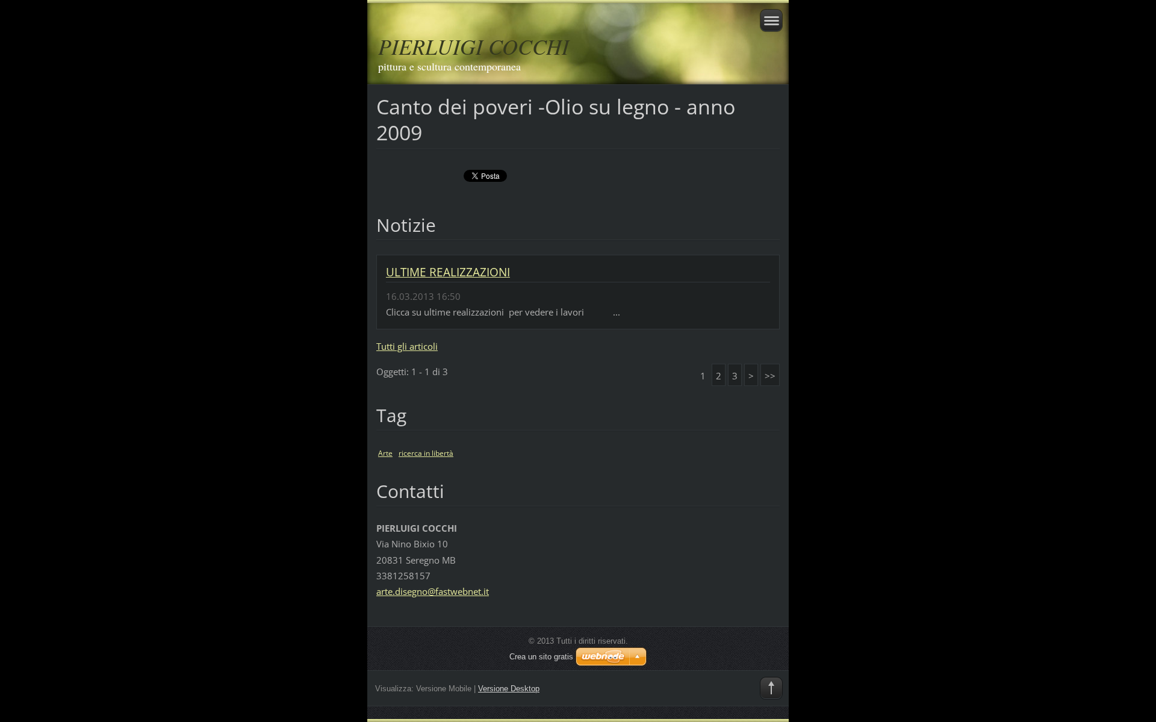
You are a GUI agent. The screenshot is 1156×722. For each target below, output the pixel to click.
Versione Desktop (508, 688)
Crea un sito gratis (541, 656)
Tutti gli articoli (407, 346)
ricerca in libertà (426, 453)
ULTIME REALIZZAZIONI (448, 272)
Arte (385, 453)
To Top (771, 688)
